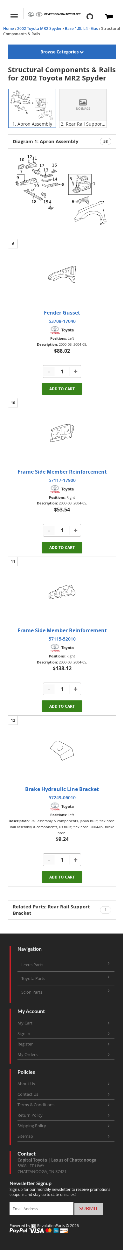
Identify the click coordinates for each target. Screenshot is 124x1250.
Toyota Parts (33, 978)
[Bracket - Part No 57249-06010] (62, 750)
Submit (88, 1208)
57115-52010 (62, 639)
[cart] (109, 17)
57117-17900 (62, 480)
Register (25, 1044)
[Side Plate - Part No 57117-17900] (62, 433)
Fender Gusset (62, 312)
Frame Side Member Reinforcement (62, 471)
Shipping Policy (31, 1125)
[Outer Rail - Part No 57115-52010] (62, 592)
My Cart (24, 1023)
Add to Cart (62, 389)
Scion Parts (31, 992)
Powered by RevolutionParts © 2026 (44, 1225)
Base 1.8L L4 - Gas (81, 28)
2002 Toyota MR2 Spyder (39, 28)
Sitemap (25, 1136)
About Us (26, 1084)
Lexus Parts (32, 965)
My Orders (27, 1054)
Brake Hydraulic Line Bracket (62, 789)
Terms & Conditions (35, 1105)
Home (8, 28)
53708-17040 (62, 321)
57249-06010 (62, 798)
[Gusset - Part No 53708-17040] (62, 274)
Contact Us (27, 1094)
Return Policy (30, 1115)
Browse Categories (59, 52)
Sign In (23, 1033)
